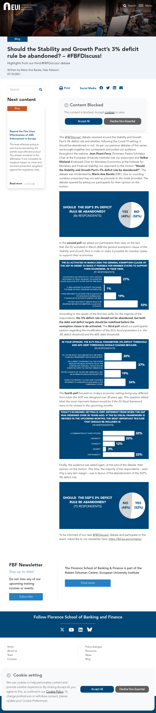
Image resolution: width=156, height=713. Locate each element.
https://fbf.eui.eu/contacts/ (125, 539)
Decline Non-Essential (122, 121)
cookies (110, 112)
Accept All (84, 121)
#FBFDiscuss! (73, 137)
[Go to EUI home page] (20, 6)
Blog (17, 39)
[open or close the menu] (141, 5)
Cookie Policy (54, 691)
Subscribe (26, 596)
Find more (88, 583)
